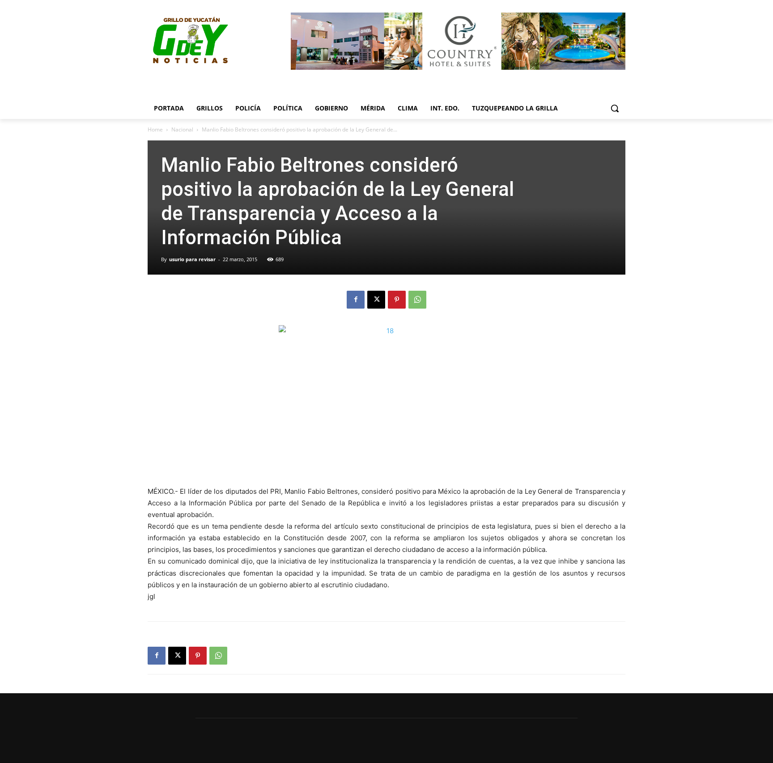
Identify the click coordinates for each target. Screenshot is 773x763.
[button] (614, 108)
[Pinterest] (397, 300)
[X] (376, 300)
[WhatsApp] (417, 300)
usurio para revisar (192, 259)
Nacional (182, 129)
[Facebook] (356, 300)
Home (155, 129)
